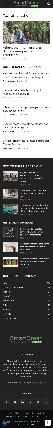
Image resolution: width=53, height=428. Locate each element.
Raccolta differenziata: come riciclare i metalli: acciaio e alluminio (34, 261)
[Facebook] (7, 402)
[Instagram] (15, 402)
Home (5, 11)
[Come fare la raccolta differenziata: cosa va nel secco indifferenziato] (10, 232)
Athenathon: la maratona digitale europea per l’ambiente (22, 51)
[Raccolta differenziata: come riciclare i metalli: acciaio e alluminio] (10, 262)
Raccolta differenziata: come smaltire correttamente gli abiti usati (34, 247)
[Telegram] (38, 402)
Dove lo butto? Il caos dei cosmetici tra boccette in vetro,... (33, 193)
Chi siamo (19, 413)
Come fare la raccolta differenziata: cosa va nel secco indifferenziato (32, 232)
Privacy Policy (41, 416)
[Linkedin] (22, 402)
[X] (46, 402)
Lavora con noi (12, 416)
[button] (5, 4)
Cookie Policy (27, 416)
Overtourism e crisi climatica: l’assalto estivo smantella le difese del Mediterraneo (34, 208)
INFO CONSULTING (21, 421)
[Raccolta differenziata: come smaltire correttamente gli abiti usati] (10, 247)
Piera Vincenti (9, 81)
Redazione (7, 59)
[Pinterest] (30, 402)
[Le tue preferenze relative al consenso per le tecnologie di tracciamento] (48, 423)
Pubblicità (39, 413)
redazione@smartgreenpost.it (32, 382)
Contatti (29, 413)
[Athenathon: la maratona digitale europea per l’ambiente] (26, 32)
